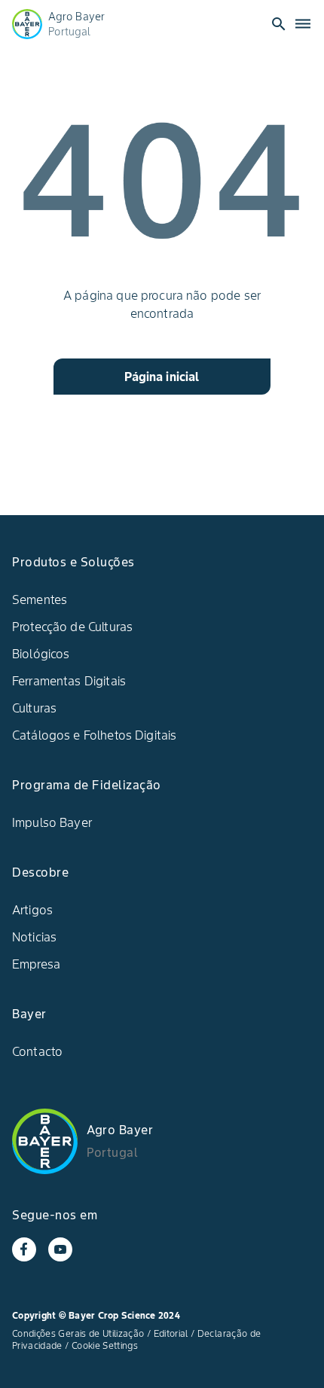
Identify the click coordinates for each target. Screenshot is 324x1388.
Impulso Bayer (52, 822)
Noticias (34, 936)
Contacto (37, 1051)
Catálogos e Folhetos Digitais (94, 735)
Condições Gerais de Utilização (78, 1333)
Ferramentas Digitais (69, 680)
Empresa (36, 964)
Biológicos (41, 653)
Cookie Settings (105, 1345)
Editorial (171, 1333)
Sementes (39, 599)
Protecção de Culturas (72, 626)
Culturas (34, 707)
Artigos (32, 909)
